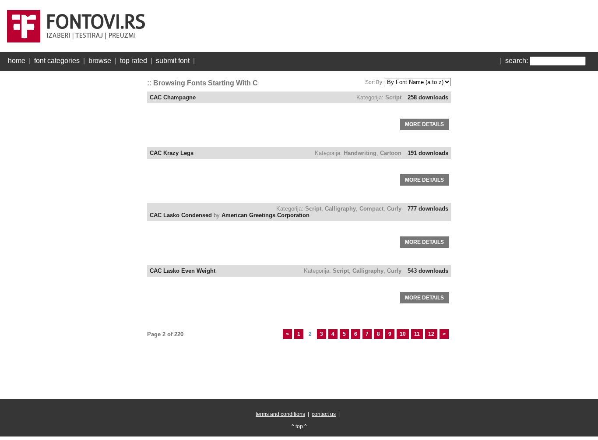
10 (403, 334)
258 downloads (428, 97)
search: (516, 60)
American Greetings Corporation (266, 215)
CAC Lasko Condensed (181, 215)
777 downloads (428, 208)
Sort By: (374, 82)
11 (417, 334)
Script (393, 97)
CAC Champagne (173, 97)
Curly (394, 208)
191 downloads (428, 153)
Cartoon (390, 153)
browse (99, 60)
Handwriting (360, 153)
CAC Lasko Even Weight (182, 271)
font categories (57, 60)
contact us (324, 414)
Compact (371, 208)
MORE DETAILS (424, 124)
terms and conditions (280, 414)
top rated (133, 60)
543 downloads (428, 271)
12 (431, 334)
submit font (173, 60)
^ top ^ (299, 426)
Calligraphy (340, 208)
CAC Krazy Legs (171, 153)
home (16, 60)
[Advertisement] (72, 205)
